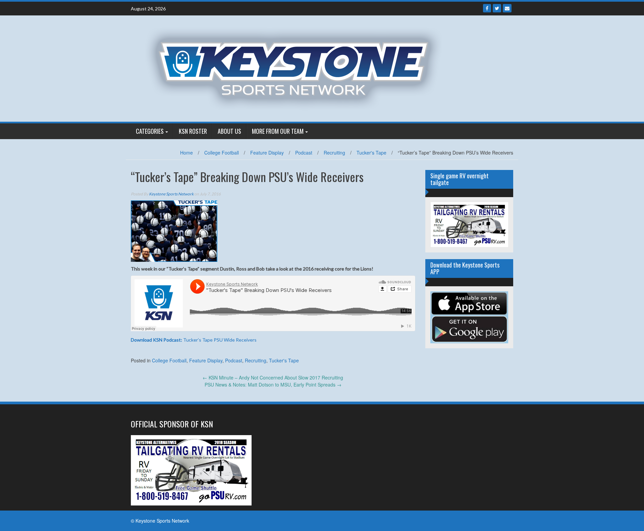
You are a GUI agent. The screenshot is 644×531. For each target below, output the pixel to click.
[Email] (507, 8)
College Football (221, 152)
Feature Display (267, 152)
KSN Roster (193, 131)
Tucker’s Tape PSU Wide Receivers (194, 340)
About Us (229, 131)
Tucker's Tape (371, 152)
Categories (150, 131)
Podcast (303, 152)
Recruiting (334, 152)
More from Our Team (278, 131)
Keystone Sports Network (171, 193)
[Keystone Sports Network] (297, 67)
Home (186, 152)
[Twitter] (497, 8)
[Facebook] (487, 8)
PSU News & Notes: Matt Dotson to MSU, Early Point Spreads (273, 384)
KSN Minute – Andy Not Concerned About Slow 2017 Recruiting (273, 377)
